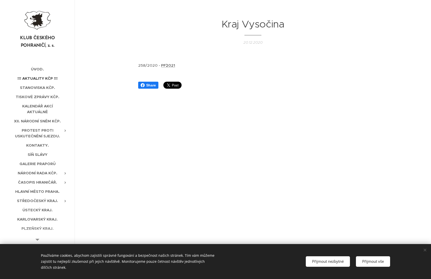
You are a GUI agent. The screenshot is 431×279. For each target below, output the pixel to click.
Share (151, 85)
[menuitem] (37, 69)
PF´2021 (168, 65)
